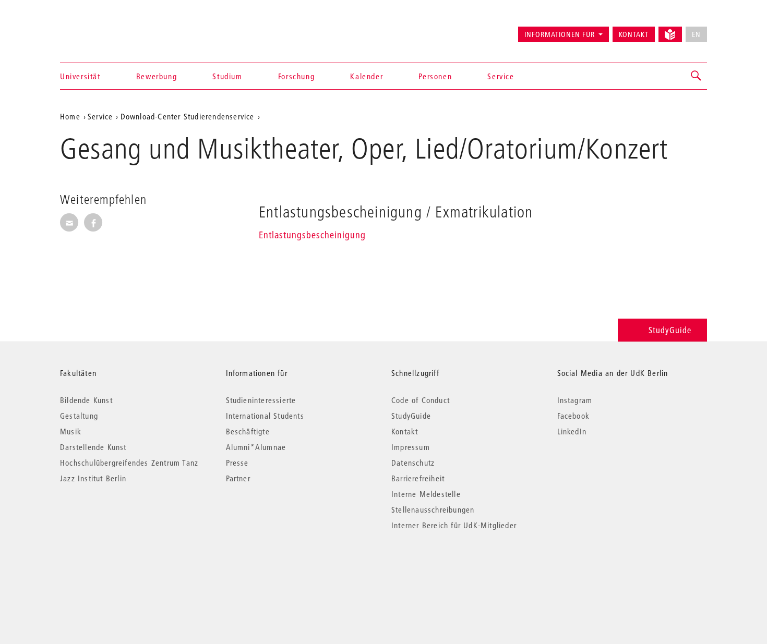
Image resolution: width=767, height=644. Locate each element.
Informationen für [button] (559, 34)
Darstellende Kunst (93, 447)
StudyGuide (670, 329)
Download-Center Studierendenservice (188, 116)
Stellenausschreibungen (432, 509)
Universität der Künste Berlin (101, 29)
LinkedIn (572, 431)
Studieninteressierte (261, 400)
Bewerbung (156, 76)
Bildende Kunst (86, 400)
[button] (696, 76)
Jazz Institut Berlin (93, 478)
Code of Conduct (420, 400)
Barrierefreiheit (418, 478)
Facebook (573, 415)
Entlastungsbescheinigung (312, 235)
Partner (238, 478)
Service (500, 76)
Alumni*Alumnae (256, 447)
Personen (435, 76)
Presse (237, 462)
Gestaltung (79, 415)
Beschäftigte (248, 431)
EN (696, 34)
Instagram (575, 400)
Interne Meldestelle (426, 494)
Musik (70, 431)
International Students (265, 415)
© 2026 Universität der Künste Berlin (114, 569)
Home (70, 116)
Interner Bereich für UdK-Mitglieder (454, 525)
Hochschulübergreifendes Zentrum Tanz (129, 462)
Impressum (410, 447)
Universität (80, 76)
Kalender (366, 76)
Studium (227, 76)
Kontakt (634, 34)
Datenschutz (413, 462)
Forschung (296, 76)
